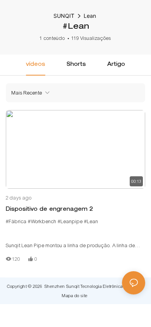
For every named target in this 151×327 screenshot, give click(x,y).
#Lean (91, 222)
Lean (90, 15)
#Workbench (42, 222)
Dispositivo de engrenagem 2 (49, 209)
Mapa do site (75, 295)
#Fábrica (16, 222)
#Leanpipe (70, 222)
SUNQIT (63, 15)
